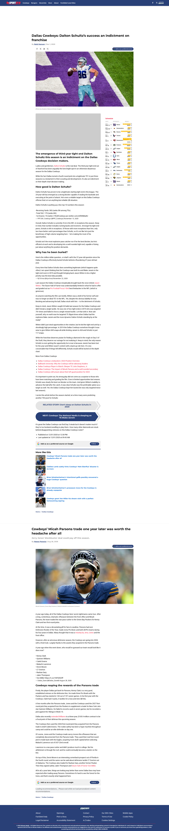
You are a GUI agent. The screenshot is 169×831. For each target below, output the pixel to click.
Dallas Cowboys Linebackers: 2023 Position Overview (59, 361)
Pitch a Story (61, 817)
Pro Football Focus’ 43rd (59, 288)
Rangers (34, 3)
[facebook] (152, 3)
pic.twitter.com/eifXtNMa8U (77, 216)
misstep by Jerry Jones (84, 633)
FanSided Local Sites (67, 3)
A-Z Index (87, 820)
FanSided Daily (41, 817)
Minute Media (25, 825)
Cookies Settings (108, 820)
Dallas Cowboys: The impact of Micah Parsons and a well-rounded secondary (68, 369)
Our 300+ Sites (107, 813)
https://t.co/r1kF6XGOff (54, 678)
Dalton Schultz (59, 166)
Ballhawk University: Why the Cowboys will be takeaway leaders (63, 364)
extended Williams (58, 716)
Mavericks (42, 3)
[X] (157, 3)
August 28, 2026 (65, 680)
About (56, 3)
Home (38, 512)
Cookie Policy (128, 817)
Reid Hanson (39, 44)
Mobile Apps (128, 813)
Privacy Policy (88, 817)
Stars (50, 3)
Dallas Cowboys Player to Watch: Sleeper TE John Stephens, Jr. (63, 366)
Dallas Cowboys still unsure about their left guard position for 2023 (64, 372)
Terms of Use (107, 817)
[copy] (47, 48)
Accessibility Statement (66, 820)
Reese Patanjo (40, 542)
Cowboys (26, 3)
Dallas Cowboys (47, 512)
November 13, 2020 (71, 218)
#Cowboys (61, 216)
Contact (86, 813)
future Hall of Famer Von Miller (84, 766)
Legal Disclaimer (42, 820)
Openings (60, 813)
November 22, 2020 (60, 278)
